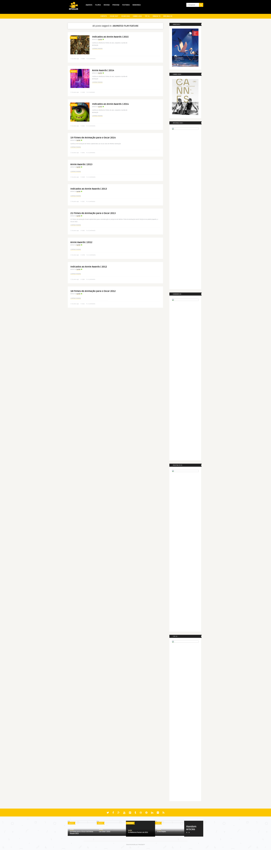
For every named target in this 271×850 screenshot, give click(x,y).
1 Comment (91, 92)
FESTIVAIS (126, 5)
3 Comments (91, 201)
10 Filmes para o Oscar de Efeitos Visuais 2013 (81, 832)
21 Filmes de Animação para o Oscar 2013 (93, 213)
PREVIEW (115, 5)
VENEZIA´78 (156, 16)
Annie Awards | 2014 (103, 70)
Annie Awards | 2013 (81, 164)
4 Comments (91, 126)
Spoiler (100, 39)
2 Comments (92, 59)
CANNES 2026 (137, 16)
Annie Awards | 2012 (81, 242)
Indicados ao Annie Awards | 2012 (88, 266)
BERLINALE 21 (167, 16)
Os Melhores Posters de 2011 (138, 832)
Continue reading (97, 48)
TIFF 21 (147, 16)
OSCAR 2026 (125, 16)
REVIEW (107, 5)
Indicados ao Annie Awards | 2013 (88, 188)
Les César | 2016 (104, 832)
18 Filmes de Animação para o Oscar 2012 (93, 291)
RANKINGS (136, 5)
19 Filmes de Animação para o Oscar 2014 (93, 137)
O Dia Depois (161, 832)
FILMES (98, 5)
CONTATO (103, 16)
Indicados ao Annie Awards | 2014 (110, 104)
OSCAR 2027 (114, 16)
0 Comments (91, 230)
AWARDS (89, 5)
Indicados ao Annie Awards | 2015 (110, 36)
